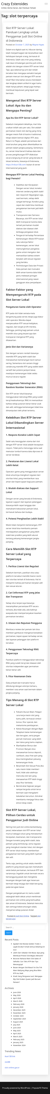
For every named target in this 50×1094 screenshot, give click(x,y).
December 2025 (19, 1010)
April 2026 (17, 998)
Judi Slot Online (22, 916)
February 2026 (18, 1004)
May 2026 (17, 995)
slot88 (7, 1062)
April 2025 (17, 1033)
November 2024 (19, 1045)
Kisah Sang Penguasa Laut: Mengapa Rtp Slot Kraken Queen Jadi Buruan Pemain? (27, 979)
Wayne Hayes (38, 44)
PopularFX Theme (40, 1088)
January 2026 (18, 1007)
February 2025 (18, 1039)
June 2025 (17, 1028)
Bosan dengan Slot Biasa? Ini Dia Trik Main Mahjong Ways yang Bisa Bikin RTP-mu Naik (27, 970)
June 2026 (17, 992)
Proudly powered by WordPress (16, 1088)
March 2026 (17, 1001)
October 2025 (18, 1016)
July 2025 (16, 1025)
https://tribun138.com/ (16, 164)
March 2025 (17, 1036)
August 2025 (18, 1022)
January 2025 (18, 1042)
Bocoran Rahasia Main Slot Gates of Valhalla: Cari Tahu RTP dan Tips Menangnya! (27, 961)
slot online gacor (12, 1067)
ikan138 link (10, 1056)
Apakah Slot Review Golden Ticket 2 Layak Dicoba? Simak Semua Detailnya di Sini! (29, 947)
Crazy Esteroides (14, 3)
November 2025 (19, 1013)
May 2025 (17, 1030)
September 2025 (19, 1019)
